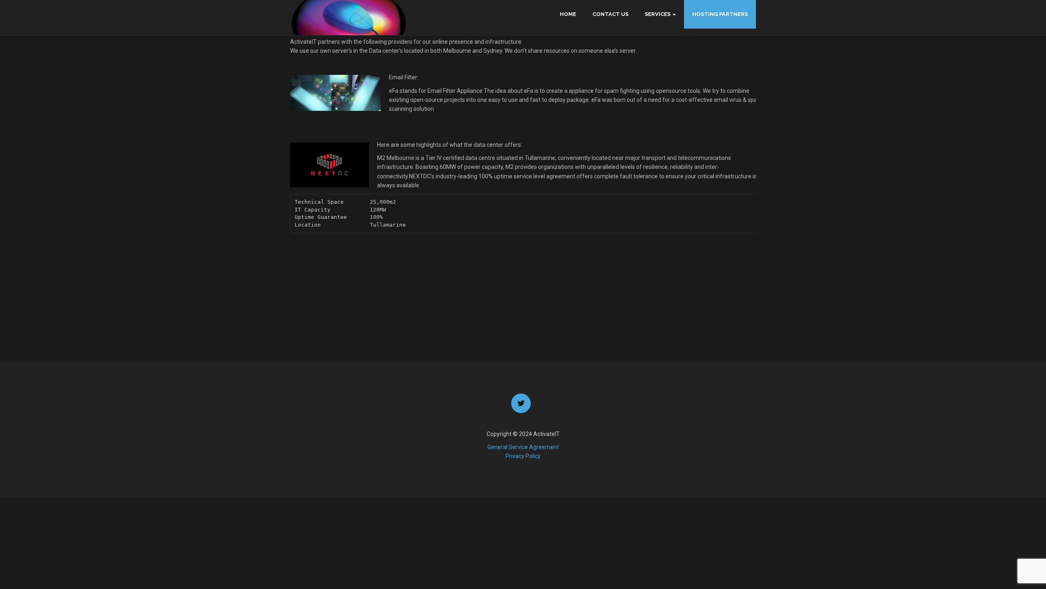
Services (658, 14)
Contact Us (610, 14)
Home (568, 14)
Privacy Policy (523, 456)
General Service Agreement (523, 447)
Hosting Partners (720, 14)
